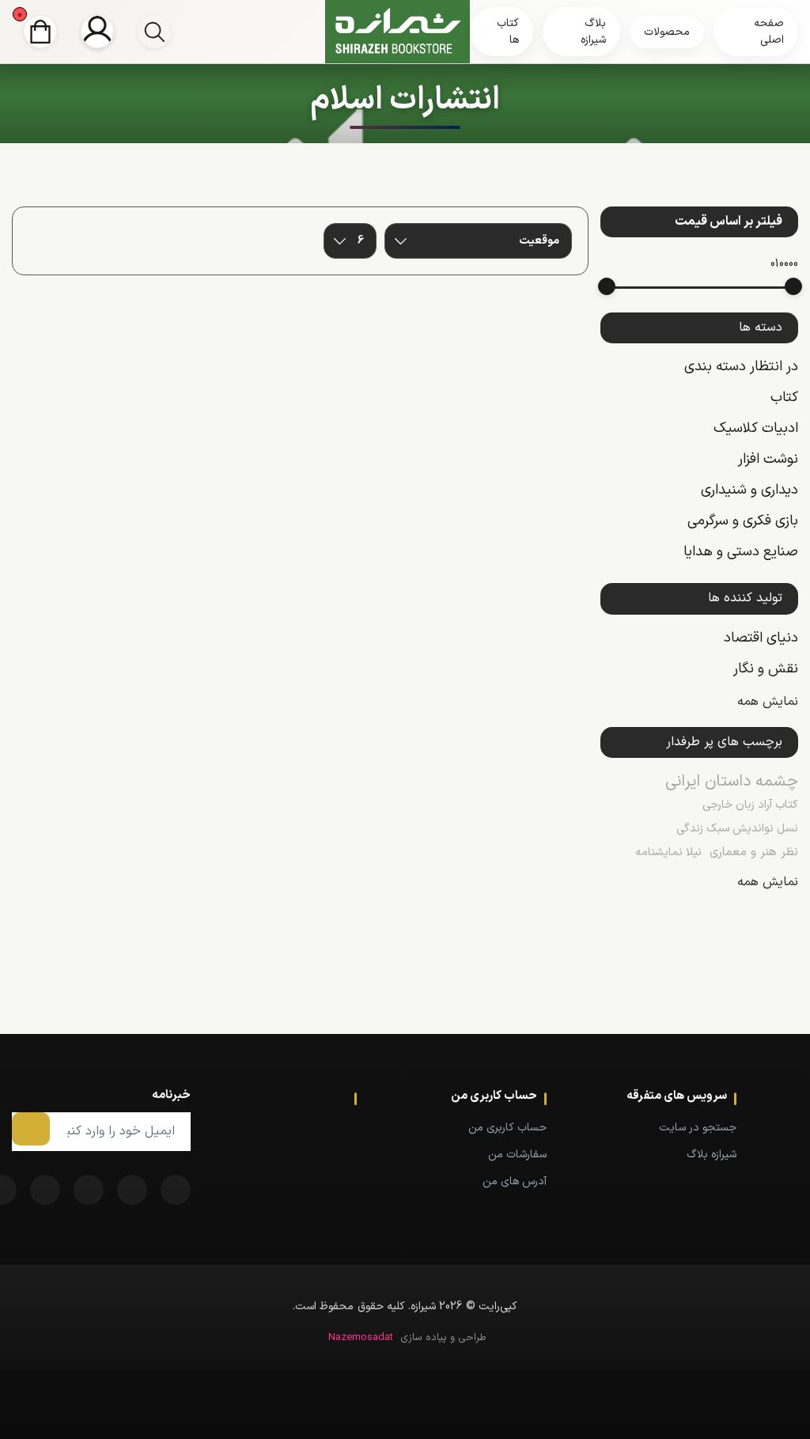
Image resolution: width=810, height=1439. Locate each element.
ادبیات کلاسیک (755, 428)
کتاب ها (508, 31)
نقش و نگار (765, 669)
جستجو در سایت (697, 1127)
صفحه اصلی (769, 31)
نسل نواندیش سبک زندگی (737, 828)
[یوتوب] (45, 1190)
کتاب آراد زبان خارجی (750, 805)
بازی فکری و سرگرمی (742, 521)
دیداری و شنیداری (749, 490)
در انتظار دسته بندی (741, 366)
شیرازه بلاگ (711, 1154)
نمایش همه (767, 701)
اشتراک (31, 1129)
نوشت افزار (768, 459)
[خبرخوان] (89, 1190)
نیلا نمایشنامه (668, 852)
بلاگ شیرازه (593, 31)
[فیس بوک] (176, 1190)
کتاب (784, 397)
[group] (154, 31)
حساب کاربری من (507, 1127)
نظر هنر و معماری (754, 852)
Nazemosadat (360, 1338)
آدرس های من (515, 1181)
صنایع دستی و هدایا (740, 551)
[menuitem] (665, 1127)
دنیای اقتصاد (761, 638)
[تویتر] (132, 1190)
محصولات (667, 32)
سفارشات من (517, 1154)
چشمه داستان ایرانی (731, 781)
